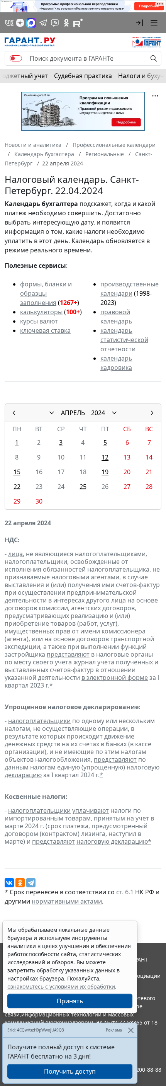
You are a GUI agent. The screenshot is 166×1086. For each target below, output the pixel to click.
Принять (70, 1001)
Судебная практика (83, 75)
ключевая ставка (45, 330)
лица (15, 554)
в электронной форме (114, 677)
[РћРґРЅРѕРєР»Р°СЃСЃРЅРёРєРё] (20, 882)
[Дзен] (20, 23)
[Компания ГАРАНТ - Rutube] (78, 22)
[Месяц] (52, 413)
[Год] (114, 413)
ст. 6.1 (125, 892)
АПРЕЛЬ (73, 413)
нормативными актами (67, 901)
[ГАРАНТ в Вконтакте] (9, 22)
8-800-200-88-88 (140, 1069)
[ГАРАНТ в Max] (31, 23)
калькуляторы (41, 312)
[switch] (16, 58)
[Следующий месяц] (152, 413)
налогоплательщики (39, 721)
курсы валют (39, 321)
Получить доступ (70, 1071)
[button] (139, 22)
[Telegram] (31, 882)
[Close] (131, 1030)
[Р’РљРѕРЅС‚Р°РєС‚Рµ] (9, 882)
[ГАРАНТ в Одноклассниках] (66, 22)
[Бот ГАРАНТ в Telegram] (54, 22)
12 (105, 457)
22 (17, 486)
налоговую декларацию (112, 841)
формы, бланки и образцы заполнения (46, 293)
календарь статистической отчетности (124, 339)
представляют (68, 654)
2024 (98, 413)
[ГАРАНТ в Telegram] (43, 22)
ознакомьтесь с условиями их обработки (61, 986)
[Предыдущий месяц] (14, 413)
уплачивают (90, 810)
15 (17, 472)
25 (83, 486)
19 (105, 472)
